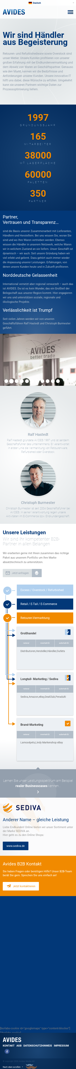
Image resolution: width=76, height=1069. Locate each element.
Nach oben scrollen (11, 1067)
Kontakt (9, 1045)
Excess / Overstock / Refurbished (42, 590)
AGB (19, 1045)
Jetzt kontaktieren (24, 886)
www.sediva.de (15, 846)
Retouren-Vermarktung (35, 618)
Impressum (61, 1045)
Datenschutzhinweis (37, 1045)
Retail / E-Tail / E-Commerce (38, 604)
